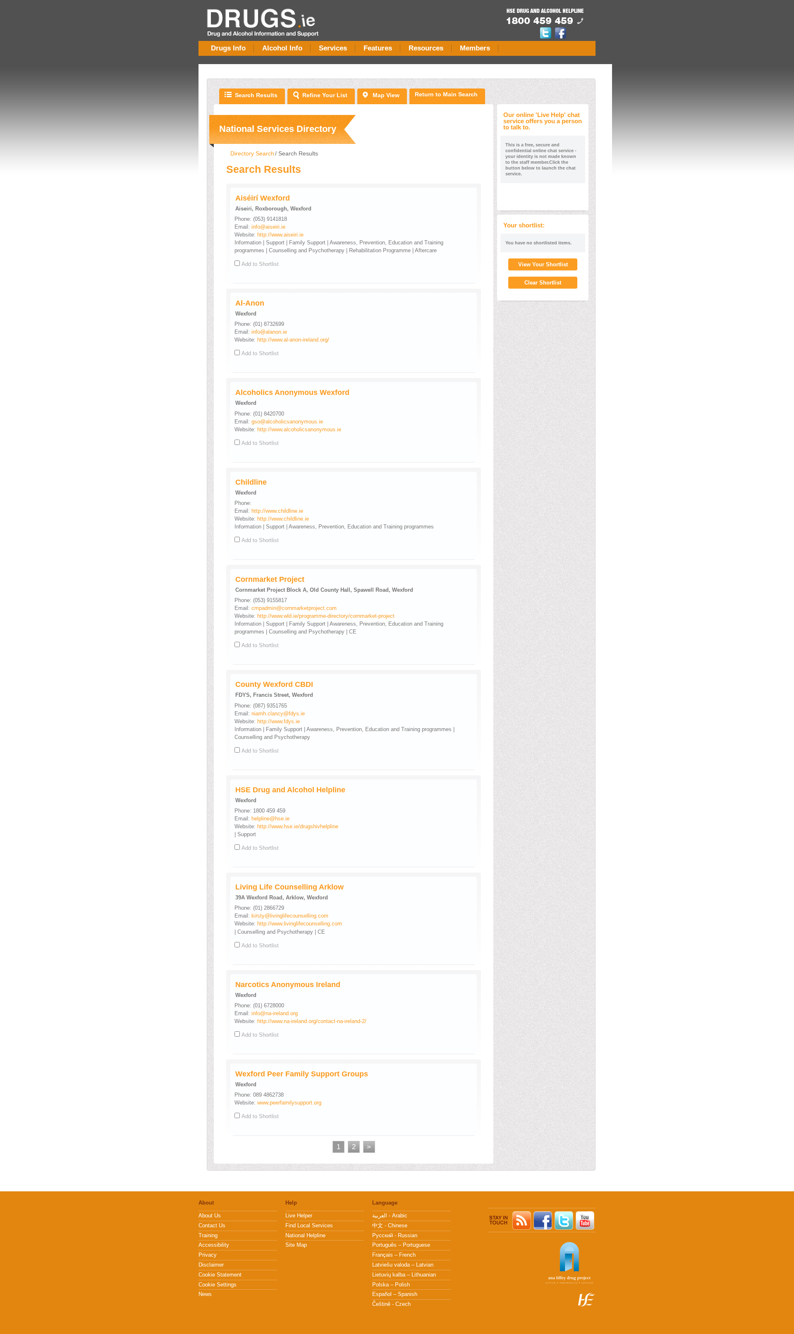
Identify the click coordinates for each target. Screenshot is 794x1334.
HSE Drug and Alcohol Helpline (290, 790)
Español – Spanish (394, 1294)
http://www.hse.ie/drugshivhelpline (297, 826)
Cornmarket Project (269, 579)
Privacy (207, 1255)
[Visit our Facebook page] (560, 37)
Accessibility (213, 1245)
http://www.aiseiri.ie (280, 235)
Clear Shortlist (542, 283)
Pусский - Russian (394, 1235)
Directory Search (252, 153)
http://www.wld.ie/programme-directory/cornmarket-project (326, 616)
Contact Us (211, 1226)
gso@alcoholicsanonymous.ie (287, 421)
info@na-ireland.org (274, 1013)
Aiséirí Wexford (262, 198)
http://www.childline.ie (277, 511)
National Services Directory (277, 129)
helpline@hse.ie (270, 818)
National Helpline (305, 1235)
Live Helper (298, 1216)
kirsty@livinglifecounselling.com (289, 916)
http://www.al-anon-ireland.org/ (293, 340)
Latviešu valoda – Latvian (402, 1265)
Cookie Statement (220, 1275)
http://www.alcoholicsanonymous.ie (299, 429)
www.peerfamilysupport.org (289, 1103)
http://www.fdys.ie (278, 721)
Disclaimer (211, 1265)
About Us (209, 1216)
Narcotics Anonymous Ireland (287, 984)
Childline (251, 482)
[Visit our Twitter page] (547, 37)
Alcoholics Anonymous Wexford (292, 392)
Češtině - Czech (391, 1304)
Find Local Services (309, 1226)
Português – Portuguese (401, 1245)
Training (208, 1235)
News (205, 1294)
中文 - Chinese (389, 1226)
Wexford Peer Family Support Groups (301, 1074)
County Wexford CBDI (274, 684)
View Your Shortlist (543, 264)
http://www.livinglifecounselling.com (299, 923)
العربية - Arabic (389, 1216)
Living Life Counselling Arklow (289, 887)
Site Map (296, 1245)
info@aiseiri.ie (268, 227)
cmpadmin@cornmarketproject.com (294, 608)
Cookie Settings (217, 1285)
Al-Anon (249, 303)
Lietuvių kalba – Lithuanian (404, 1275)
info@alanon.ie (269, 332)
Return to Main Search (446, 94)
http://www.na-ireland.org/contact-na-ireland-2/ (311, 1021)
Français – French (394, 1255)
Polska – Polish (391, 1285)
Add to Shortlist (260, 264)
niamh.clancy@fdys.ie (278, 713)
